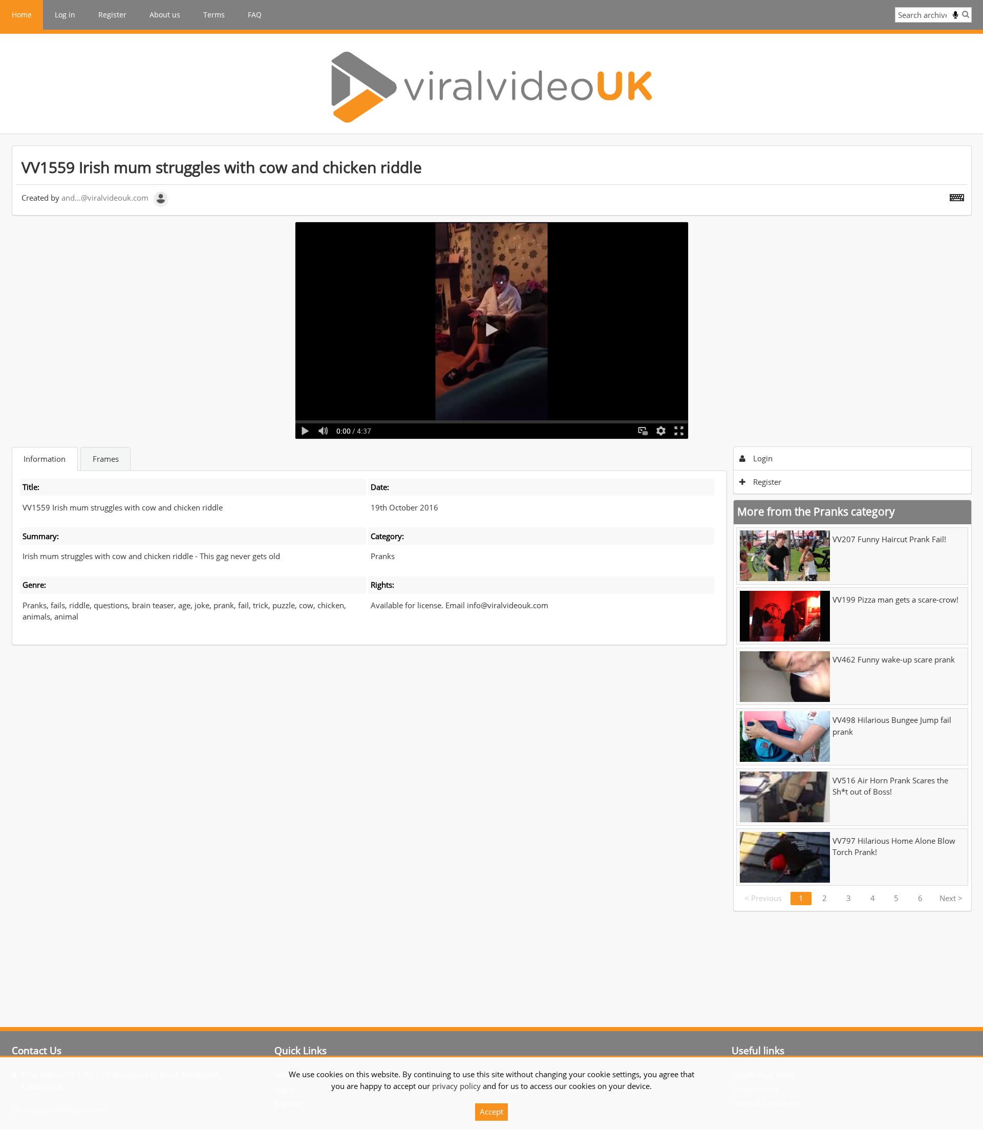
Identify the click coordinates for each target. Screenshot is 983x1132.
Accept (491, 1111)
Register (112, 14)
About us (164, 14)
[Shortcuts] (957, 195)
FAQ (255, 14)
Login (762, 458)
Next (951, 898)
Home (22, 14)
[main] (492, 528)
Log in (65, 14)
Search (965, 14)
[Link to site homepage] (491, 87)
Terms (214, 14)
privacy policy (456, 1086)
